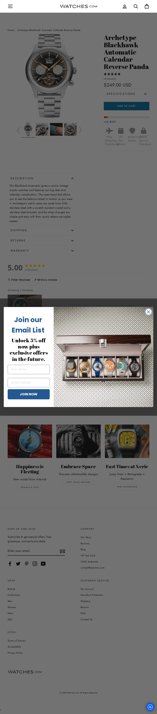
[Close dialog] (148, 311)
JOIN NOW (29, 394)
